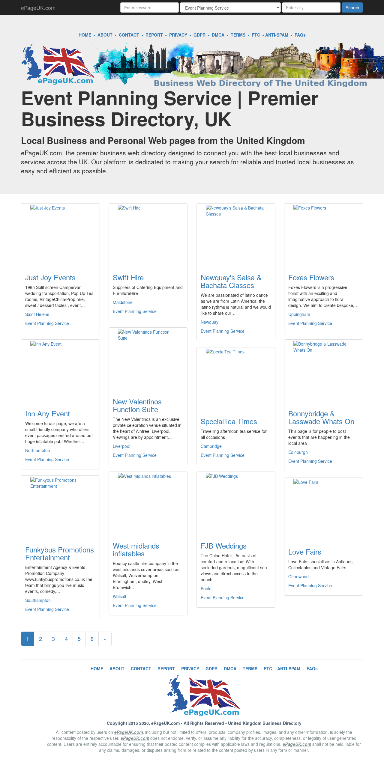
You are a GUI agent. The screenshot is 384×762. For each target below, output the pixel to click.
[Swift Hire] (148, 235)
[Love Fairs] (324, 509)
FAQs (300, 35)
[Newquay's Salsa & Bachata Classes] (236, 235)
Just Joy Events (50, 277)
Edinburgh (298, 452)
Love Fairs (304, 551)
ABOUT (105, 35)
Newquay (209, 322)
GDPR (200, 35)
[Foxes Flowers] (324, 235)
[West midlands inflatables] (148, 503)
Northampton (37, 450)
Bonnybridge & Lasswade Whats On (321, 417)
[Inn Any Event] (60, 371)
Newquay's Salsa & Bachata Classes (231, 281)
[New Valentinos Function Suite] (148, 359)
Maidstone (123, 302)
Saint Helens (37, 314)
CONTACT (129, 35)
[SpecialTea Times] (236, 379)
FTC (256, 35)
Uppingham (299, 314)
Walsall (119, 596)
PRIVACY (178, 35)
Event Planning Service (47, 323)
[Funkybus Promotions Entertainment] (60, 507)
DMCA (218, 35)
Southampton (38, 600)
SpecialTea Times (229, 421)
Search (352, 7)
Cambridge (211, 446)
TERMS (238, 35)
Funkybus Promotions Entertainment (59, 553)
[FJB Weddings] (236, 503)
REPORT (154, 35)
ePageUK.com (38, 7)
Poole (206, 588)
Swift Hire (128, 277)
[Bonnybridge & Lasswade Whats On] (324, 371)
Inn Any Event (47, 413)
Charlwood (298, 576)
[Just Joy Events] (60, 235)
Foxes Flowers (311, 277)
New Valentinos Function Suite (137, 405)
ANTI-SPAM (276, 35)
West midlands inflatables (136, 549)
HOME (85, 35)
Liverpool (121, 446)
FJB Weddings (224, 545)
